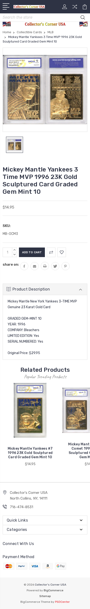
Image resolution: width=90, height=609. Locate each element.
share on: (11, 264)
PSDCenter (62, 602)
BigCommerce (53, 590)
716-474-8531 (21, 507)
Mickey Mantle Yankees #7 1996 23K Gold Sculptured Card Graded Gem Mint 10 (30, 453)
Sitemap (45, 596)
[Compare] (74, 8)
